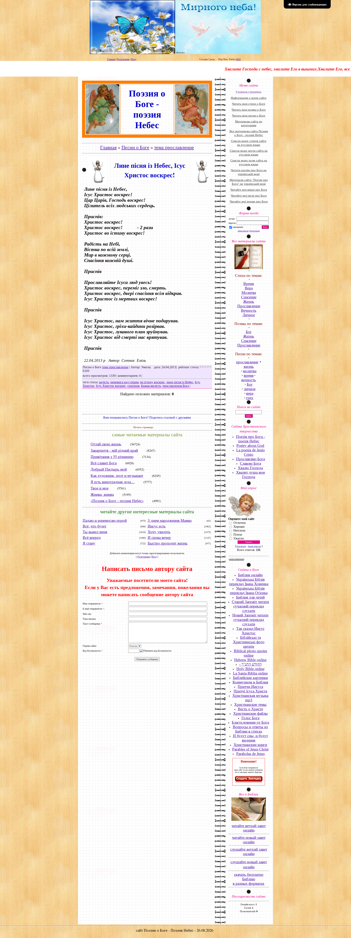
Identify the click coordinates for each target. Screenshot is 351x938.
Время (248, 284)
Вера (249, 288)
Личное (249, 315)
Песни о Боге (135, 147)
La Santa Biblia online (250, 673)
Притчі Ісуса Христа (250, 691)
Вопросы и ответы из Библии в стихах (250, 729)
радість (104, 382)
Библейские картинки (250, 678)
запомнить (238, 227)
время (249, 375)
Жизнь (248, 301)
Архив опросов (254, 546)
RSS (238, 59)
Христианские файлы (250, 713)
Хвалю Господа (250, 468)
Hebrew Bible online (250, 660)
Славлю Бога (250, 463)
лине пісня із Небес (179, 382)
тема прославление (174, 147)
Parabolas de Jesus (250, 754)
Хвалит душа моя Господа (250, 474)
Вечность (248, 310)
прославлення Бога (175, 386)
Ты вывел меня (95, 532)
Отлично (239, 522)
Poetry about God (250, 445)
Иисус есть (157, 526)
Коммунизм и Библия (250, 682)
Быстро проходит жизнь (167, 543)
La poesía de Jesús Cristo (250, 452)
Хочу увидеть (159, 532)
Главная (111, 59)
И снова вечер (159, 537)
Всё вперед (92, 537)
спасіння (133, 386)
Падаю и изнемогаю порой (105, 520)
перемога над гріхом (124, 382)
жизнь (249, 366)
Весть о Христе (250, 709)
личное (250, 389)
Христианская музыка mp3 (250, 697)
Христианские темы (250, 704)
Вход (133, 59)
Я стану (89, 543)
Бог (250, 384)
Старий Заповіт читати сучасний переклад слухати (250, 606)
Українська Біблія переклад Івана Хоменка (248, 581)
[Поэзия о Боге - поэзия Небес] (249, 783)
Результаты (241, 546)
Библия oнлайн (250, 575)
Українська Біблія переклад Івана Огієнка (249, 590)
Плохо (237, 534)
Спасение (248, 297)
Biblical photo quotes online (250, 653)
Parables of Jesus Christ (250, 749)
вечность (248, 380)
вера (249, 393)
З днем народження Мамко (170, 520)
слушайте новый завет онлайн (249, 864)
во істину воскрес (152, 382)
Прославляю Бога (250, 459)
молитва (249, 371)
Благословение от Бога (250, 722)
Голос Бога (250, 718)
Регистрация (123, 59)
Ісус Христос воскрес (111, 386)
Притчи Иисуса (250, 687)
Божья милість (151, 386)
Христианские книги (250, 745)
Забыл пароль (243, 231)
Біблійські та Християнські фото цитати (248, 642)
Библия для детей (250, 597)
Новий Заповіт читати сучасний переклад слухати (250, 619)
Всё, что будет (94, 526)
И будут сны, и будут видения (250, 738)
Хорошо (239, 526)
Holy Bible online (250, 669)
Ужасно (238, 538)
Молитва (249, 292)
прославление (247, 362)
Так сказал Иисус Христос (250, 630)
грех (249, 398)
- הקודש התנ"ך (250, 664)
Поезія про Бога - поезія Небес (250, 438)
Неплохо (239, 530)
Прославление (248, 306)
